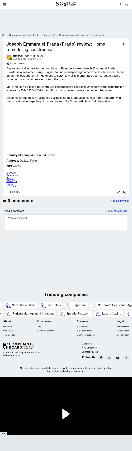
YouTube (117, 357)
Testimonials (9, 335)
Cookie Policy (123, 335)
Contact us (8, 331)
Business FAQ (83, 327)
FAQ (39, 327)
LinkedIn (126, 357)
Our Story (7, 327)
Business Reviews (90, 352)
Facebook (101, 357)
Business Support (84, 331)
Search (120, 4)
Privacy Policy (123, 331)
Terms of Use (123, 327)
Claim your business (85, 335)
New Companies (89, 348)
